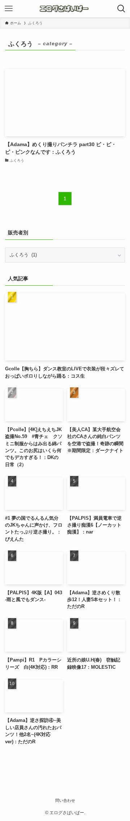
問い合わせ (65, 800)
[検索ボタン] (121, 8)
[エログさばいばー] (65, 8)
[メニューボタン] (8, 8)
